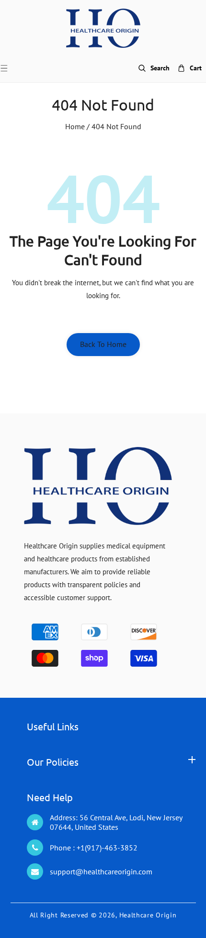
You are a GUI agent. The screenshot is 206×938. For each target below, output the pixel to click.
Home (75, 126)
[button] (9, 68)
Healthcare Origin (148, 915)
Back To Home (103, 344)
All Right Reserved (59, 915)
